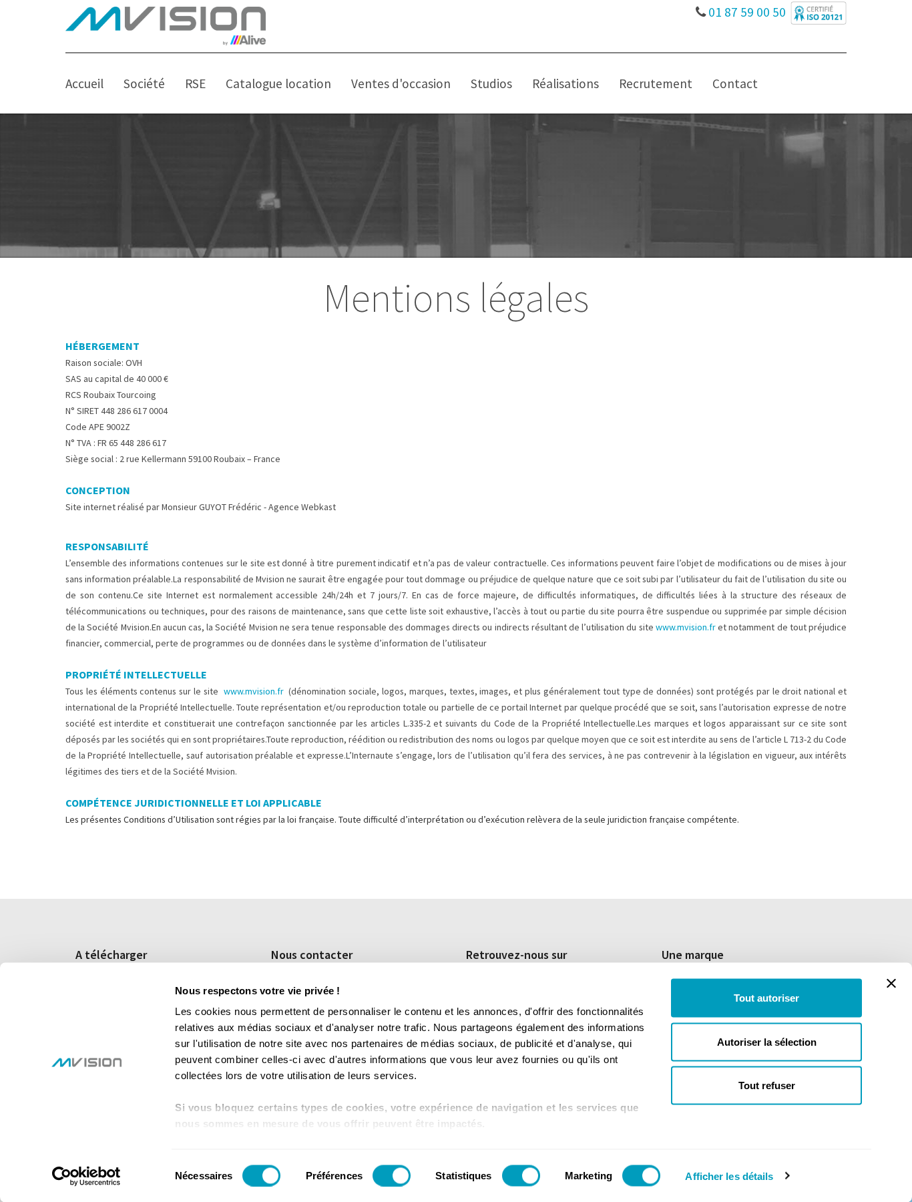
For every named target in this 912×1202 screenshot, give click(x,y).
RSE (195, 83)
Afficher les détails (729, 1175)
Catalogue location (278, 83)
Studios (491, 83)
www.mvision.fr (686, 627)
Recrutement (655, 83)
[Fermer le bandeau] (891, 983)
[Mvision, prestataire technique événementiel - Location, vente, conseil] (165, 24)
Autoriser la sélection (767, 1041)
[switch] (392, 1175)
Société (144, 83)
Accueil (84, 83)
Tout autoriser (766, 998)
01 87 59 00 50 (746, 8)
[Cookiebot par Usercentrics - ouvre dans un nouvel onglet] (86, 1176)
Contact (735, 83)
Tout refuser (766, 1085)
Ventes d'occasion (401, 83)
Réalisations (565, 83)
